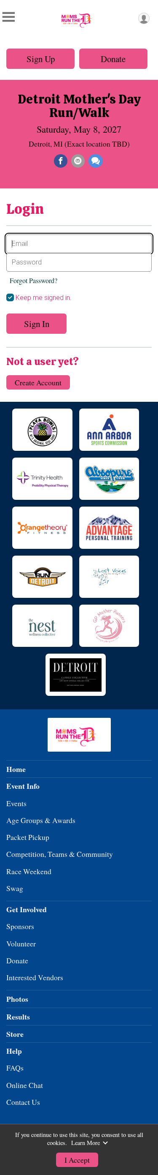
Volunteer (21, 943)
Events (16, 803)
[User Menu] (144, 18)
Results (18, 1016)
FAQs (15, 1067)
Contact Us (23, 1102)
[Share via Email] (78, 161)
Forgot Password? (33, 280)
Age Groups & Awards (40, 820)
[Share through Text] (95, 161)
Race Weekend (28, 871)
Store (15, 1034)
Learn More (85, 1143)
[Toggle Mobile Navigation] (8, 16)
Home (16, 769)
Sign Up (41, 59)
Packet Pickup (27, 837)
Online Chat (24, 1085)
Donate (113, 59)
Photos (17, 999)
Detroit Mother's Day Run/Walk (79, 106)
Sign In (36, 324)
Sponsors (20, 926)
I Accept (77, 1160)
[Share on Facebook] (60, 161)
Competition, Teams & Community (59, 854)
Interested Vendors (34, 977)
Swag (14, 888)
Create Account (38, 382)
